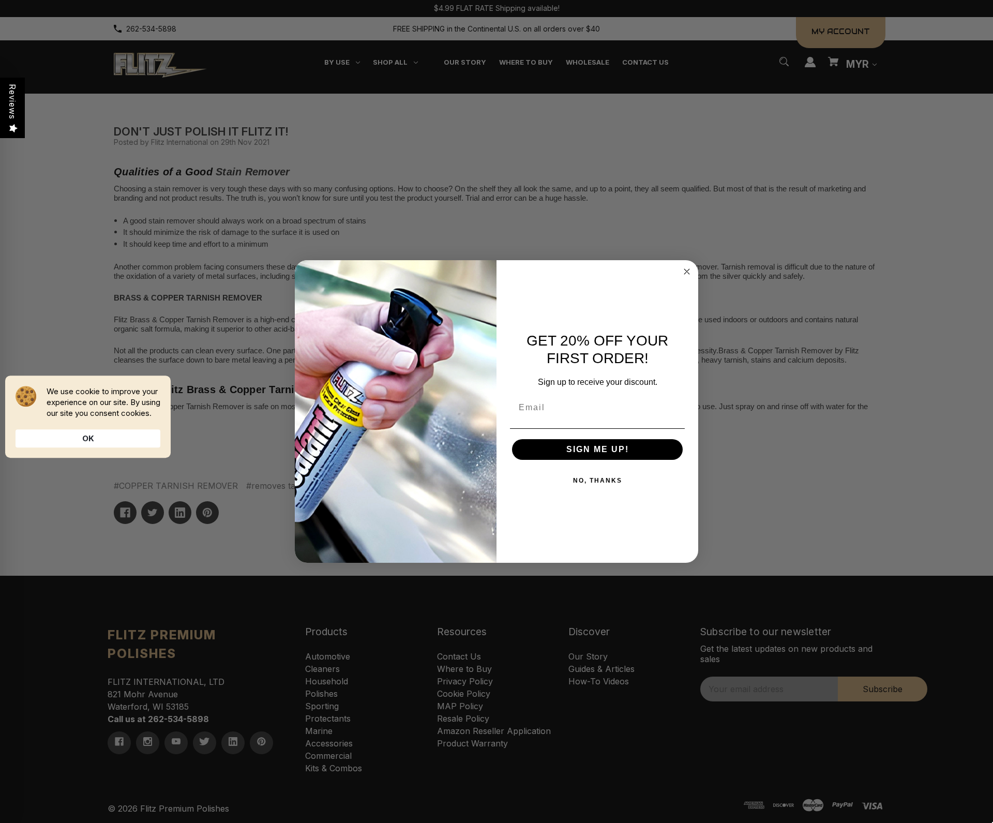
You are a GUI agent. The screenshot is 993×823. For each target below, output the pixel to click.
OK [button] (88, 438)
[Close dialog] (687, 271)
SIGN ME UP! (597, 449)
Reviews (12, 101)
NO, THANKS (597, 480)
